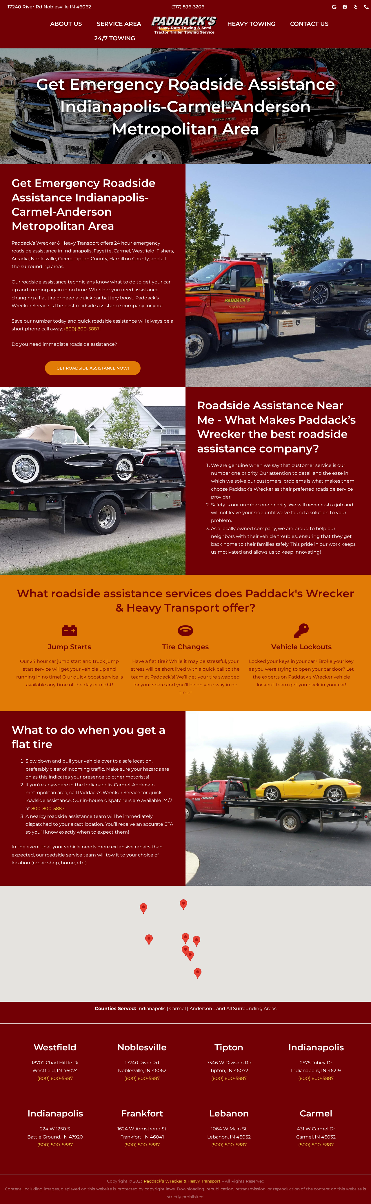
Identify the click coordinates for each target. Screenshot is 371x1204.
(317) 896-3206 (187, 7)
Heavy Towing (251, 23)
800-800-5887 (47, 808)
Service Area (119, 23)
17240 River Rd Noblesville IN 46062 (49, 7)
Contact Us (309, 23)
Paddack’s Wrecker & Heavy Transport (182, 1181)
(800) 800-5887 (81, 329)
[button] (69, 24)
